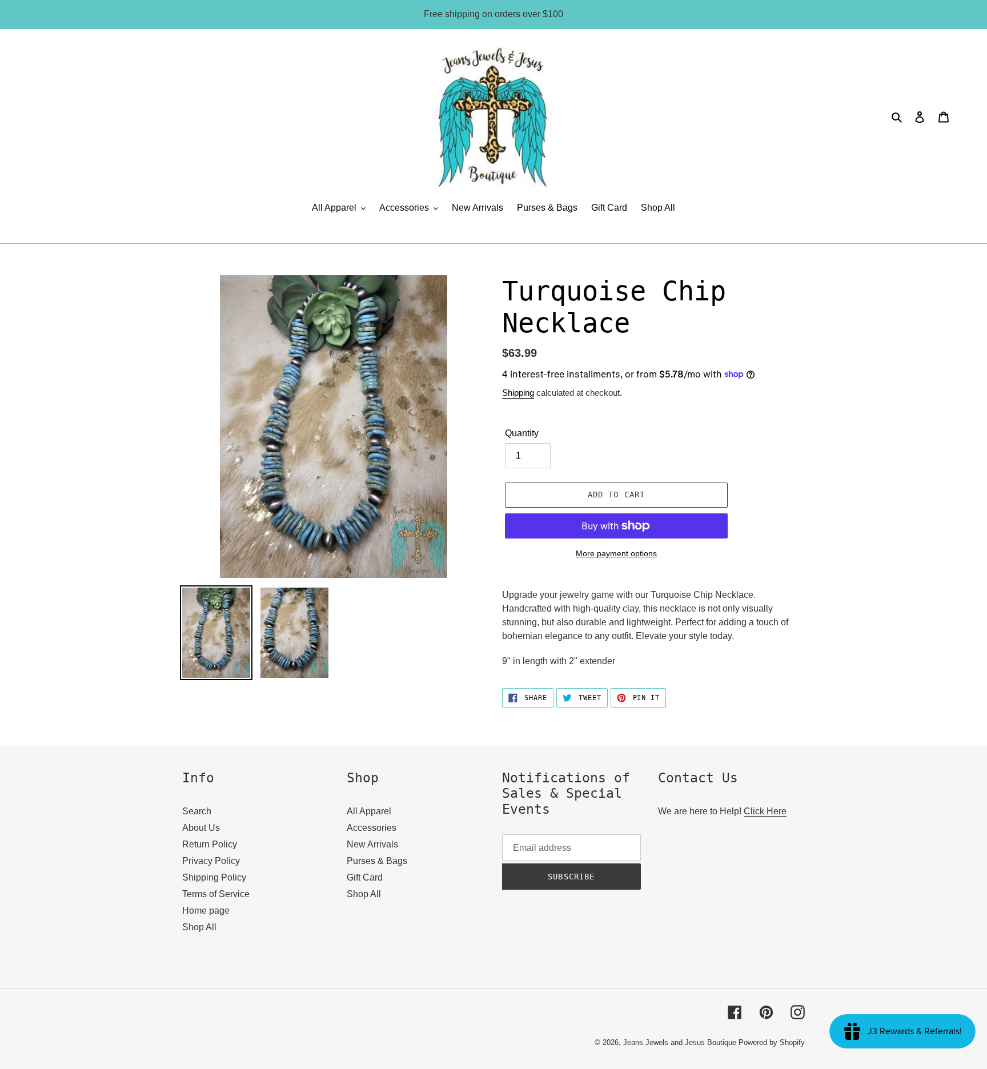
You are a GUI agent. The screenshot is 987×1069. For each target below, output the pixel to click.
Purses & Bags (377, 861)
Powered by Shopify (772, 1042)
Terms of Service (216, 894)
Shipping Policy (214, 877)
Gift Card (365, 877)
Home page (206, 910)
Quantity (522, 433)
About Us (201, 828)
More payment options (616, 553)
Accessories (371, 828)
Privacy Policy (211, 861)
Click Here (765, 811)
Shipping (518, 392)
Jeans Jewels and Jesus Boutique (679, 1042)
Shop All (199, 927)
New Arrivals (372, 844)
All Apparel (369, 811)
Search (196, 811)
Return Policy (209, 844)
